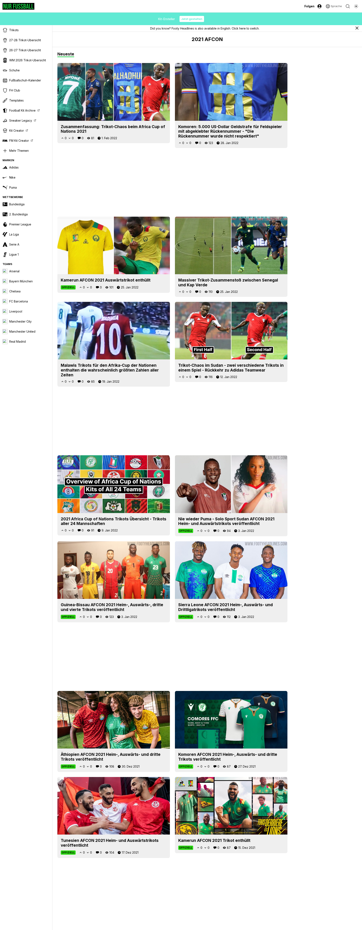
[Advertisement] (172, 182)
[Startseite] (18, 6)
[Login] (319, 6)
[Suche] (347, 6)
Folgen (309, 6)
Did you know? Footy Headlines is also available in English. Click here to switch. (204, 28)
